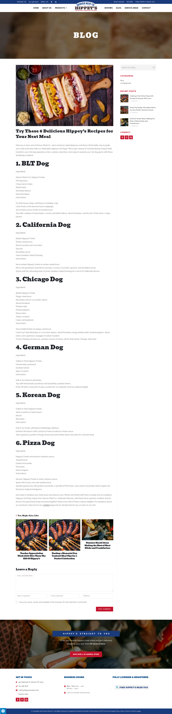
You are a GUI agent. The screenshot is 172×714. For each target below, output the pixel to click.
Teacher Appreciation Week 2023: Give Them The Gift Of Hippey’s (32, 556)
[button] (86, 654)
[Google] (131, 137)
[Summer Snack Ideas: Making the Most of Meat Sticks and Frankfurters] (124, 122)
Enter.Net (86, 711)
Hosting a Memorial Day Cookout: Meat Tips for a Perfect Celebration (64, 556)
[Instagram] (126, 137)
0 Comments (134, 101)
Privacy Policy (119, 711)
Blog (122, 80)
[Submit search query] (154, 67)
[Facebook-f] (122, 137)
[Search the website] (138, 67)
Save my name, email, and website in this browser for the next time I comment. (53, 602)
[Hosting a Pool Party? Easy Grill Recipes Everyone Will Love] (124, 98)
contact (46, 505)
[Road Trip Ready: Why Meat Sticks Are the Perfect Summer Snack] (124, 110)
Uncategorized (125, 83)
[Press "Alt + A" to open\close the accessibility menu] (3, 711)
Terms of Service (131, 711)
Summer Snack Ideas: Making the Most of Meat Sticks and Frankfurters (97, 545)
